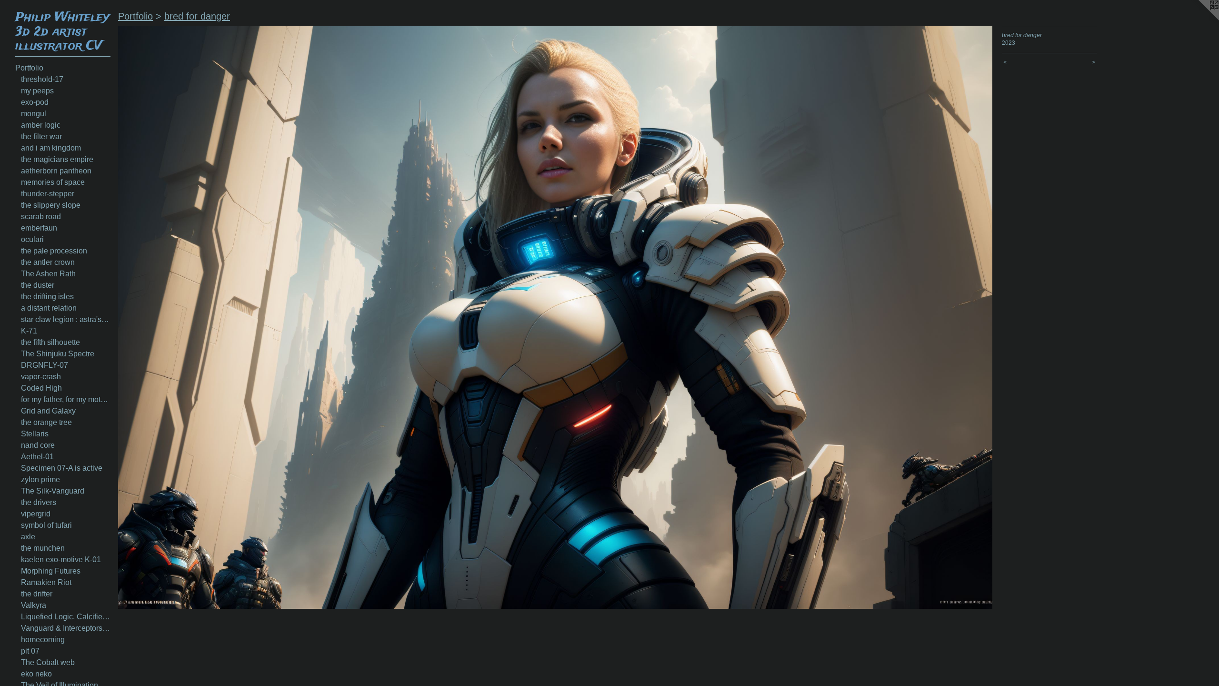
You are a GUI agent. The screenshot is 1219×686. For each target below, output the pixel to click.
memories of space (53, 182)
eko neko (36, 674)
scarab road (41, 216)
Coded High (41, 388)
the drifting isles (47, 297)
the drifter (36, 594)
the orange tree (46, 422)
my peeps (37, 91)
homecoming (43, 640)
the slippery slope (50, 205)
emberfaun (39, 228)
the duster (37, 285)
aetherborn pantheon (56, 171)
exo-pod (35, 102)
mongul (33, 114)
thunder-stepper (47, 194)
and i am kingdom (51, 148)
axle (28, 537)
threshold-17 (42, 79)
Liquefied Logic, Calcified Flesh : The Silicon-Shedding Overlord (65, 617)
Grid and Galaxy (48, 411)
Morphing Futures (50, 571)
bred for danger (197, 16)
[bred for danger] (555, 317)
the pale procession (54, 251)
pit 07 (30, 651)
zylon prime (40, 479)
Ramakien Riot (46, 582)
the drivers (38, 502)
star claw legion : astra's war (65, 319)
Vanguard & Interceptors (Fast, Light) (65, 628)
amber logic (40, 125)
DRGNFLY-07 (44, 365)
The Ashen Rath (48, 274)
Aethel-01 (37, 457)
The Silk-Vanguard (52, 491)
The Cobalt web (48, 662)
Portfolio (29, 68)
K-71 (29, 331)
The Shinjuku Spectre (57, 354)
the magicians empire (57, 159)
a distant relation (49, 308)
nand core (38, 445)
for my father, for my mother (65, 399)
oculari (32, 239)
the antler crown (48, 262)
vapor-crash (41, 377)
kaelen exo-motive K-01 (61, 559)
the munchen (43, 548)
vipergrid (35, 514)
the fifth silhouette (50, 342)
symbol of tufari (46, 525)
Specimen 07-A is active (61, 468)
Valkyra (33, 605)
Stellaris (35, 434)
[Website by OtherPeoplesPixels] (1200, 19)
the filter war (41, 136)
